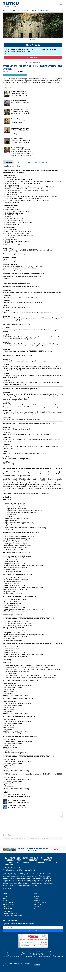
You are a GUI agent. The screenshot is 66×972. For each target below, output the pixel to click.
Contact (6, 900)
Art (54, 862)
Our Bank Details (9, 904)
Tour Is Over (34, 57)
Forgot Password (40, 902)
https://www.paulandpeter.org (28, 885)
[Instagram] (8, 888)
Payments (37, 906)
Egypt (46, 860)
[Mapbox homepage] (7, 835)
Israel (47, 858)
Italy (21, 860)
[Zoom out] (61, 815)
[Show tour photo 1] (30, 39)
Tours (12, 10)
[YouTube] (10, 888)
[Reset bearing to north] (61, 817)
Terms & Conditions (10, 914)
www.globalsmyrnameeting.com (36, 883)
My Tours (37, 904)
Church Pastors (8, 902)
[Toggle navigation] (61, 4)
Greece (9, 860)
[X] (3, 888)
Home (6, 10)
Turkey (33, 860)
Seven (28, 858)
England (9, 864)
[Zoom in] (61, 812)
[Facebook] (5, 888)
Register (37, 900)
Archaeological (12, 862)
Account (37, 896)
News (4, 898)
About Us (6, 906)
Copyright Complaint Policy (13, 915)
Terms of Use (7, 908)
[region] (33, 25)
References (7, 910)
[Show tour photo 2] (32, 39)
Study (41, 862)
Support (37, 908)
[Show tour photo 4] (34, 39)
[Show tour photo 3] (33, 39)
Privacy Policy (8, 912)
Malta (28, 862)
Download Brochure (33, 63)
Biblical (9, 858)
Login (36, 898)
